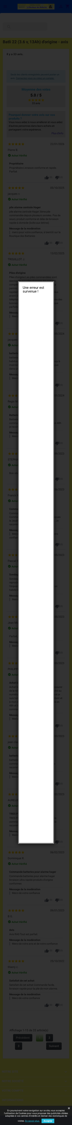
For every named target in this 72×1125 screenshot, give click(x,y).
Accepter (48, 1121)
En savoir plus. (32, 1121)
